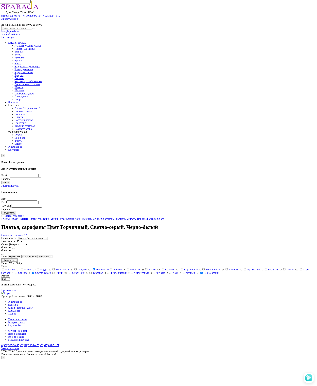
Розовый (273, 269)
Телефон (6, 205)
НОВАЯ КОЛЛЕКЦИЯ (28, 45)
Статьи (18, 134)
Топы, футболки (24, 69)
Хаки (175, 272)
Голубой (82, 269)
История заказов (17, 333)
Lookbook (20, 137)
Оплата (19, 117)
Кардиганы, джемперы (27, 66)
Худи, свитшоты (24, 72)
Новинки (13, 102)
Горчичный (14, 256)
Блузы (18, 54)
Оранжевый (254, 269)
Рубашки (20, 57)
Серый (290, 269)
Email (4, 175)
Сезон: (5, 244)
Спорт (18, 99)
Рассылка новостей (19, 339)
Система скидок (24, 111)
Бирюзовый (62, 269)
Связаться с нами (17, 319)
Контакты (13, 149)
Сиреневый (78, 272)
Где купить (21, 123)
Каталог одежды (17, 42)
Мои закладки (16, 336)
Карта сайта (14, 325)
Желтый (118, 269)
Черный (190, 272)
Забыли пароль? (10, 185)
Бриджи (19, 75)
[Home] (5, 293)
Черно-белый (45, 256)
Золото (152, 269)
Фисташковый (118, 272)
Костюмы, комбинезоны (28, 81)
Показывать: (8, 241)
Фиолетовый (141, 272)
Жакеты (19, 87)
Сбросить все (9, 260)
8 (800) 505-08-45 (10, 15)
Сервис (12, 313)
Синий (59, 272)
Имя (3, 198)
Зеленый (135, 269)
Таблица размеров (25, 125)
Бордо (43, 269)
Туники (19, 51)
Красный (170, 269)
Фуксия (160, 272)
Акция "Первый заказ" (27, 108)
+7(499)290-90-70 (30, 15)
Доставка (20, 114)
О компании (15, 146)
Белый (28, 269)
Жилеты (19, 90)
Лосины (19, 78)
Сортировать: (9, 238)
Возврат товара (23, 128)
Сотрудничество (24, 120)
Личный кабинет (17, 330)
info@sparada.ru (10, 31)
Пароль (5, 178)
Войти (6, 182)
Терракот (98, 272)
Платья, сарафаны (25, 48)
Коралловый (191, 269)
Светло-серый (29, 256)
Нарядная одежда (24, 93)
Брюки (18, 60)
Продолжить (9, 212)
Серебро (23, 272)
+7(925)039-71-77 (50, 15)
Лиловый (234, 269)
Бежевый (10, 269)
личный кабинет (10, 34)
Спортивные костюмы (27, 84)
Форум (18, 140)
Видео (18, 143)
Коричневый (213, 269)
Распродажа (21, 96)
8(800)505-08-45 (10, 345)
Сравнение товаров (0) (14, 235)
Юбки (18, 63)
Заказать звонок (10, 18)
